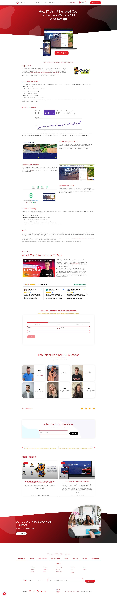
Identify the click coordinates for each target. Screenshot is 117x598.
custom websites (75, 263)
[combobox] (82, 2)
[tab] (21, 558)
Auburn (58, 569)
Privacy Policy (76, 591)
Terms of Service (68, 591)
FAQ (50, 2)
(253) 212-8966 (71, 2)
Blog (53, 2)
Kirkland (45, 567)
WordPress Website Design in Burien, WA (77, 481)
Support (57, 2)
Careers (40, 580)
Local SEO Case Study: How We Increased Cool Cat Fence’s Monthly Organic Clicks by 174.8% (39, 481)
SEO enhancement (88, 238)
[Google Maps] (38, 591)
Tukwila (73, 567)
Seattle (72, 572)
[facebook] (34, 591)
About (35, 2)
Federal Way (59, 567)
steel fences (56, 72)
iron (50, 72)
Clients (46, 2)
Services (40, 2)
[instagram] (30, 591)
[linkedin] (42, 591)
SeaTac (84, 567)
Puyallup (45, 569)
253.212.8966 (40, 375)
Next (31, 336)
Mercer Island (59, 571)
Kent (44, 571)
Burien (84, 569)
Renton (32, 569)
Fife (72, 569)
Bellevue (33, 567)
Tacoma (32, 571)
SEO (32, 170)
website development (77, 238)
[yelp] (45, 591)
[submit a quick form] (4, 593)
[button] (87, 294)
